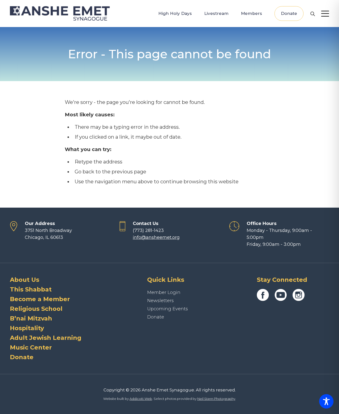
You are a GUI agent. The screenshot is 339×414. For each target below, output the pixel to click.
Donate (289, 13)
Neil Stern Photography (216, 399)
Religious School (36, 308)
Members (251, 13)
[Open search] (312, 13)
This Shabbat (31, 289)
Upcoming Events (167, 309)
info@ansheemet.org (156, 237)
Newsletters (160, 300)
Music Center (31, 347)
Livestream (216, 13)
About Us (24, 279)
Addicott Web (141, 399)
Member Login (163, 292)
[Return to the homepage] (60, 13)
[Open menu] (325, 14)
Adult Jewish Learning (45, 337)
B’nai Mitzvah (31, 318)
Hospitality (27, 328)
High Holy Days (175, 13)
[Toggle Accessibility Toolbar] (326, 401)
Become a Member (40, 299)
